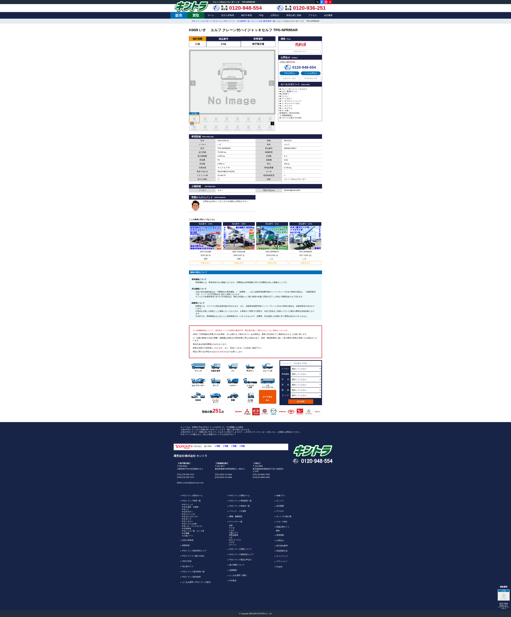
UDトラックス (235, 540)
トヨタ (231, 530)
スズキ (231, 542)
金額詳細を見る (300, 51)
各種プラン (281, 495)
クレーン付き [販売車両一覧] (263, 21)
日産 (231, 525)
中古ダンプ (186, 519)
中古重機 (185, 533)
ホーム (211, 15)
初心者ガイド (187, 566)
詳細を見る (205, 263)
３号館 (233, 446)
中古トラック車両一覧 (191, 501)
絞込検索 (300, 401)
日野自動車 (233, 535)
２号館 (225, 446)
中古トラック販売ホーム (192, 495)
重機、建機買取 (235, 516)
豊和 (278, 531)
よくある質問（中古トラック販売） (197, 582)
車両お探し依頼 (293, 15)
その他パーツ (187, 536)
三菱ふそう (233, 533)
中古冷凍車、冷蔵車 (190, 507)
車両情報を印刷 (310, 78)
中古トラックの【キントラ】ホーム (207, 21)
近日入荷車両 (227, 15)
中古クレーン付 (188, 514)
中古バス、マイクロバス (192, 526)
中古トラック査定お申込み (240, 560)
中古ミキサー (187, 521)
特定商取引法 (282, 551)
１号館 (217, 446)
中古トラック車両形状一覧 (240, 501)
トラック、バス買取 (237, 511)
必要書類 (233, 570)
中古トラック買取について (240, 549)
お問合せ (275, 15)
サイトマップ (282, 556)
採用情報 (280, 535)
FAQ (261, 15)
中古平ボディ (187, 512)
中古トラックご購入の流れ (193, 556)
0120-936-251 (309, 8)
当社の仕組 (186, 561)
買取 (195, 15)
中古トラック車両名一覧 (239, 506)
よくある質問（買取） (238, 575)
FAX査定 (232, 580)
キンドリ (280, 501)
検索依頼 (186, 545)
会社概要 (328, 15)
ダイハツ (232, 545)
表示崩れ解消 (282, 546)
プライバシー (282, 561)
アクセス (312, 15)
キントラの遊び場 (283, 516)
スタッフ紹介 (282, 522)
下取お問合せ (289, 73)
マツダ (231, 528)
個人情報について (236, 565)
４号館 (242, 446)
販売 (178, 15)
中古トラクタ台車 (189, 524)
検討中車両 (246, 15)
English (279, 567)
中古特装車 (186, 528)
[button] (193, 83)
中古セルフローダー (190, 516)
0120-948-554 (245, 8)
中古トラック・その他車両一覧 (236, 21)
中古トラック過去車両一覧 (193, 572)
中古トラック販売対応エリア (194, 551)
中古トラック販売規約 (191, 577)
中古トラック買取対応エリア (241, 554)
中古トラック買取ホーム (239, 495)
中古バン (185, 509)
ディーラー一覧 (235, 522)
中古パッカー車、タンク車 (193, 531)
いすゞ (231, 537)
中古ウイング (187, 504)
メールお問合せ (310, 73)
